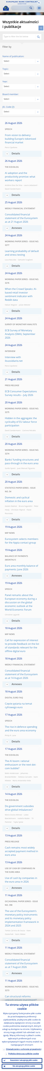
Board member (10, 94)
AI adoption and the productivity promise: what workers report (20, 177)
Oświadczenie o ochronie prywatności (23, 1049)
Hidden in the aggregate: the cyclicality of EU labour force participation (21, 422)
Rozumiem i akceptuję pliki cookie (24, 1060)
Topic (5, 69)
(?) (13, 107)
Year (4, 82)
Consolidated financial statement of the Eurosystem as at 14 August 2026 (21, 674)
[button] (39, 3)
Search (31, 8)
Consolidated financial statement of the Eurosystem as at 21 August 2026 (21, 218)
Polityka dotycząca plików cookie (23, 1054)
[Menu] (39, 8)
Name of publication (13, 56)
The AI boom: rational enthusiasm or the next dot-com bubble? (20, 765)
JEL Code (8, 107)
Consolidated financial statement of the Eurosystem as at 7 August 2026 (21, 964)
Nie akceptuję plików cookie (24, 1066)
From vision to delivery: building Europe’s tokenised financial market (20, 139)
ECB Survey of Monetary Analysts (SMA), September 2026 (20, 334)
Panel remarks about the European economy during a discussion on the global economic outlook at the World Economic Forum (21, 602)
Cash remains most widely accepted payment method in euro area (21, 851)
